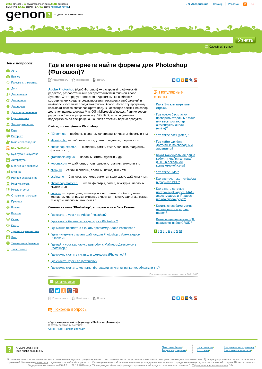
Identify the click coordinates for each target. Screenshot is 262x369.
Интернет (17, 136)
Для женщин (19, 94)
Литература (18, 159)
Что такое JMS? (167, 172)
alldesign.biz (59, 140)
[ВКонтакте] (174, 80)
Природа (16, 201)
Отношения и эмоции (24, 195)
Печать (101, 80)
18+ (253, 4)
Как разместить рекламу (239, 347)
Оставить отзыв (65, 281)
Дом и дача (18, 106)
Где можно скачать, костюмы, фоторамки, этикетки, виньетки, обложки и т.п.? (105, 267)
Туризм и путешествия (25, 231)
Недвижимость (20, 183)
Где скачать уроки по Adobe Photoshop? (78, 214)
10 (180, 231)
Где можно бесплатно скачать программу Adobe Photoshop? (93, 228)
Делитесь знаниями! (70, 14)
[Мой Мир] (187, 80)
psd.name (57, 176)
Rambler (68, 329)
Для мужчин (18, 100)
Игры (14, 130)
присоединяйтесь (60, 7)
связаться (41, 362)
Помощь (218, 4)
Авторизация (199, 4)
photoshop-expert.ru (64, 147)
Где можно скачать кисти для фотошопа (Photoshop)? (88, 254)
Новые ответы (20, 189)
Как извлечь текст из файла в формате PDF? (176, 180)
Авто (14, 70)
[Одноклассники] (182, 80)
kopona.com (59, 163)
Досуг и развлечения (24, 112)
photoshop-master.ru (64, 183)
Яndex (60, 329)
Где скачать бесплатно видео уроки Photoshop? (84, 221)
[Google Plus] (195, 80)
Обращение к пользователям (210, 365)
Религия (16, 213)
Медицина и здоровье (24, 165)
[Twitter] (178, 80)
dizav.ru (56, 193)
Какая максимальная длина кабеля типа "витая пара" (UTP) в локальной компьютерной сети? (175, 160)
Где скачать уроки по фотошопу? (74, 261)
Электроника (19, 249)
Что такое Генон (172, 347)
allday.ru (56, 170)
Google (51, 329)
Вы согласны (205, 347)
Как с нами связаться (237, 350)
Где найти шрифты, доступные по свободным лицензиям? (174, 145)
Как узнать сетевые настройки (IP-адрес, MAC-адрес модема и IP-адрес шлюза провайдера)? (175, 194)
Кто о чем (203, 350)
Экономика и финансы (25, 243)
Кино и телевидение (23, 142)
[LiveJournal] (191, 80)
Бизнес (15, 76)
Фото (14, 237)
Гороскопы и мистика (24, 82)
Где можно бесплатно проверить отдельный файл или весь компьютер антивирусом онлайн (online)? (175, 121)
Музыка (16, 171)
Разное (15, 207)
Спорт (15, 225)
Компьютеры (20, 148)
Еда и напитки (20, 118)
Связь (15, 219)
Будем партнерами (174, 350)
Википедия (79, 329)
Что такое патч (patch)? (172, 135)
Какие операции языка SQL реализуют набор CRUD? (175, 220)
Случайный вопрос (221, 46)
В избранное (82, 80)
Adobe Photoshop (61, 89)
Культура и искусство (24, 153)
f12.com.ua (58, 133)
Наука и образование (24, 177)
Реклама (233, 4)
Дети (14, 88)
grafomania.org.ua (63, 157)
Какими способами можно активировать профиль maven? (174, 209)
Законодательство (22, 124)
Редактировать (60, 80)
